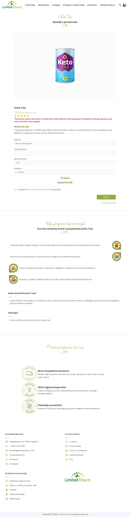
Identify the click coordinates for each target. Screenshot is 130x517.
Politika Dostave (76, 455)
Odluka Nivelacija (17, 494)
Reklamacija (15, 498)
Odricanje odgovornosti (20, 481)
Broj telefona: (20, 158)
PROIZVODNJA (107, 5)
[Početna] (77, 481)
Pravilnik (13, 490)
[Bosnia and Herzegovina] (124, 5)
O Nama (73, 441)
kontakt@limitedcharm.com (22, 450)
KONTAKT (92, 5)
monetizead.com (17, 455)
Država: (17, 139)
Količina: (18, 168)
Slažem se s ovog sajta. (40, 189)
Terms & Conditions (78, 450)
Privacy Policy (75, 446)
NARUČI (106, 197)
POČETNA (30, 5)
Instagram (14, 464)
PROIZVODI (43, 5)
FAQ (71, 459)
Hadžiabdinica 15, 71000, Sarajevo (24, 441)
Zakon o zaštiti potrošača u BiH (23, 485)
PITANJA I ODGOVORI (73, 5)
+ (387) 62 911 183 (17, 446)
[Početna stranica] (12, 7)
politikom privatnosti (40, 189)
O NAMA (56, 5)
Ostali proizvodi (108, 202)
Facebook (14, 459)
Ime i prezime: (20, 149)
